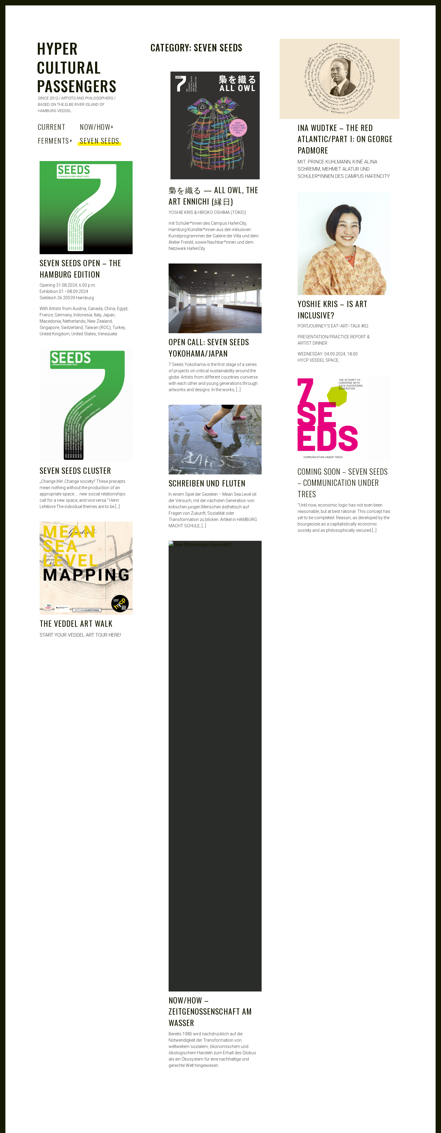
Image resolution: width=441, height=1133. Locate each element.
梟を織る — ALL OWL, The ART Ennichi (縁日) (213, 195)
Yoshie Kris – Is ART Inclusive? (333, 309)
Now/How (97, 126)
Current (51, 126)
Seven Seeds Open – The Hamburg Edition (80, 268)
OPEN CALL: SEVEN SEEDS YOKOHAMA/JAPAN (209, 347)
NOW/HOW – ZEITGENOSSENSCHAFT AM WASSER (210, 1011)
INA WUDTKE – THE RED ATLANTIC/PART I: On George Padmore (345, 139)
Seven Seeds (99, 140)
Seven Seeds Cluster (75, 470)
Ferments (55, 140)
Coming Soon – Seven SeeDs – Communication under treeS (343, 482)
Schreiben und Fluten (207, 483)
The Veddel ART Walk (76, 623)
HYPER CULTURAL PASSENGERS (77, 66)
